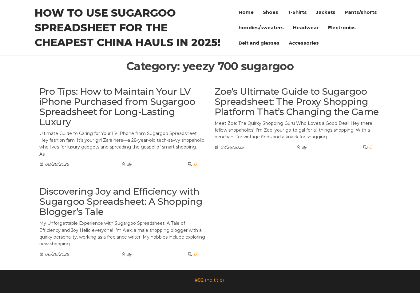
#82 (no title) (209, 280)
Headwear (306, 27)
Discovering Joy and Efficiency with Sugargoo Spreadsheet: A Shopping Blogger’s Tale (120, 201)
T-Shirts (297, 12)
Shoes (270, 12)
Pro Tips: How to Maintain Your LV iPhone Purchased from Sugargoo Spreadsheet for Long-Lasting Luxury (117, 107)
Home (246, 12)
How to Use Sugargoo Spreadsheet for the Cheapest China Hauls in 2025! (127, 27)
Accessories (304, 43)
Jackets (325, 12)
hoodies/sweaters (261, 27)
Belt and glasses (259, 43)
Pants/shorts (361, 12)
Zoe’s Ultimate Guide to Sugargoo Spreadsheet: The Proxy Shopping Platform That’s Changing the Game (297, 101)
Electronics (342, 27)
